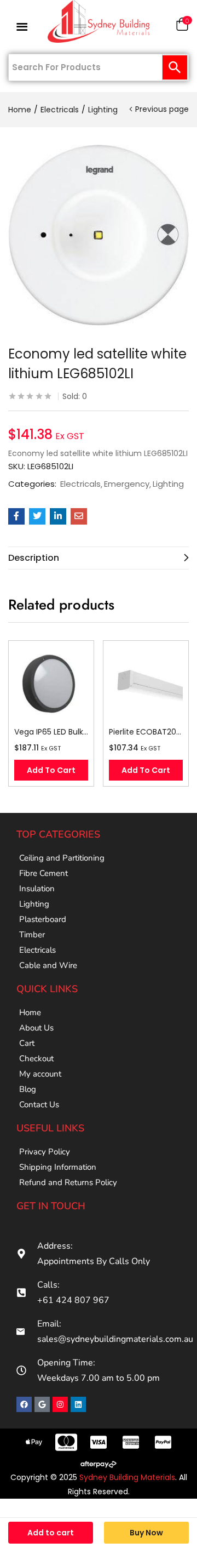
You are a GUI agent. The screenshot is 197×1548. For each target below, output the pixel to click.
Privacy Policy (44, 1151)
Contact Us (39, 1104)
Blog (27, 1089)
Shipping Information (57, 1167)
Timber (32, 934)
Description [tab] (33, 557)
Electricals (59, 109)
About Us (36, 1027)
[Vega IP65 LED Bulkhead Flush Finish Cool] (51, 683)
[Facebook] (24, 1404)
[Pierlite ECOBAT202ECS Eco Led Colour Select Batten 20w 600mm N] (146, 683)
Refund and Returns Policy (68, 1182)
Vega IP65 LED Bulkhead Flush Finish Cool (51, 731)
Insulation (37, 888)
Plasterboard (42, 919)
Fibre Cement (43, 873)
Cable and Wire (48, 965)
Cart (26, 1043)
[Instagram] (60, 1404)
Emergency (126, 484)
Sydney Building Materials (127, 1477)
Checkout (36, 1058)
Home (19, 109)
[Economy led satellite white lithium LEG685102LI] (16, 516)
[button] (182, 27)
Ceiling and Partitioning (62, 857)
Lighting (103, 109)
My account (40, 1073)
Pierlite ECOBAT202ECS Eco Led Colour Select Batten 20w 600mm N (146, 731)
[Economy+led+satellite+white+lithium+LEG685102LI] (37, 516)
